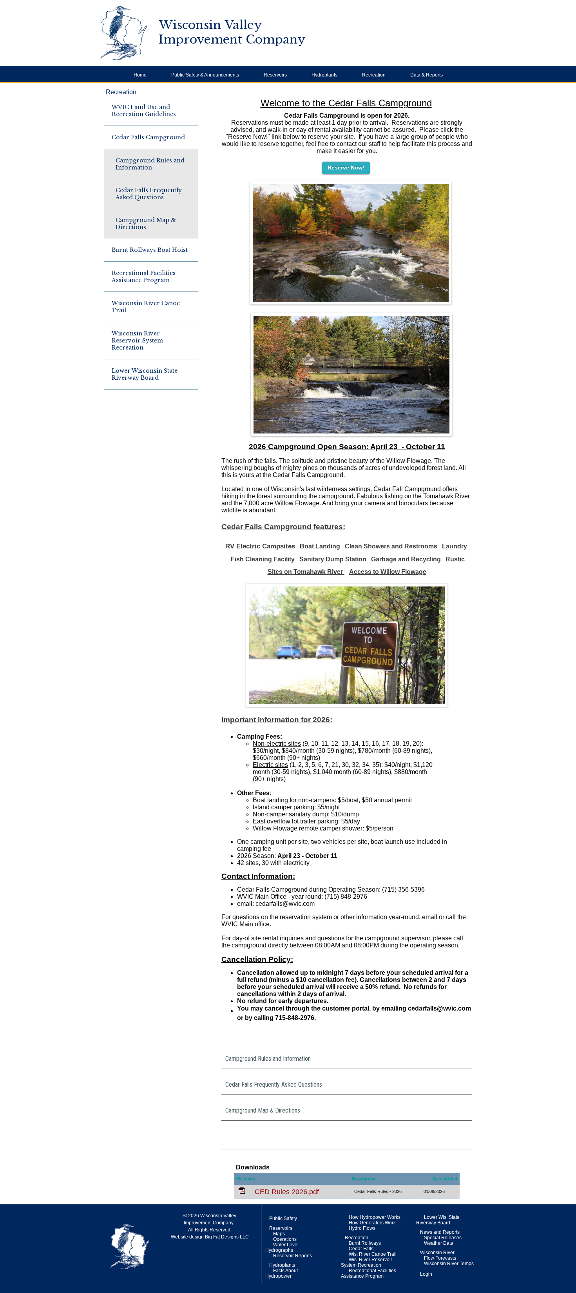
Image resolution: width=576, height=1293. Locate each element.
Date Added (445, 1178)
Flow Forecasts (440, 1258)
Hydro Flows (362, 1228)
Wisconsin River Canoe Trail (146, 307)
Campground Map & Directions (146, 224)
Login (426, 1274)
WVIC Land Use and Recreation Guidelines (144, 111)
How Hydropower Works (374, 1217)
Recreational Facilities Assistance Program (144, 277)
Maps (279, 1234)
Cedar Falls (361, 1248)
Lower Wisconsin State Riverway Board (145, 374)
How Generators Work (372, 1223)
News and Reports (440, 1232)
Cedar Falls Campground (148, 137)
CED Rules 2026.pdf (286, 1192)
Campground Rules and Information (150, 164)
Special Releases (443, 1237)
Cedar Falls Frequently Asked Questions (149, 194)
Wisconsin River (437, 1252)
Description (364, 1178)
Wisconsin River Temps (449, 1263)
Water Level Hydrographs (282, 1247)
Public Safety (283, 1218)
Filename (245, 1178)
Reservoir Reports (292, 1255)
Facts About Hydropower (281, 1273)
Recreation (121, 92)
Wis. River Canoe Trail (373, 1254)
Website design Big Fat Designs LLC (210, 1237)
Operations (285, 1239)
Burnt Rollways (365, 1243)
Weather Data (438, 1243)
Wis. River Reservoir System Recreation (366, 1262)
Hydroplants (282, 1265)
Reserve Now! (346, 167)
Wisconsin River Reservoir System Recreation (137, 340)
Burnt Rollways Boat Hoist (150, 249)
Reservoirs (280, 1228)
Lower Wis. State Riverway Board (438, 1220)
